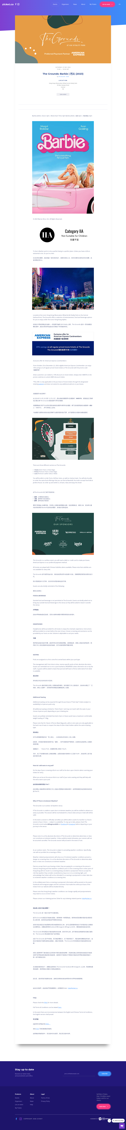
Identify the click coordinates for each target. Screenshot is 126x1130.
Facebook (64, 824)
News (75, 4)
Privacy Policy (45, 1101)
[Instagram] (18, 4)
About (83, 4)
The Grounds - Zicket (64, 76)
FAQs (46, 1003)
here (37, 1029)
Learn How (102, 1106)
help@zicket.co (86, 898)
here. (60, 1007)
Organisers (65, 4)
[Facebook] (16, 4)
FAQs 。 (48, 1024)
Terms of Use (45, 1098)
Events (55, 4)
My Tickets (93, 4)
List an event (106, 4)
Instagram (72, 824)
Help (31, 1105)
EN (119, 4)
